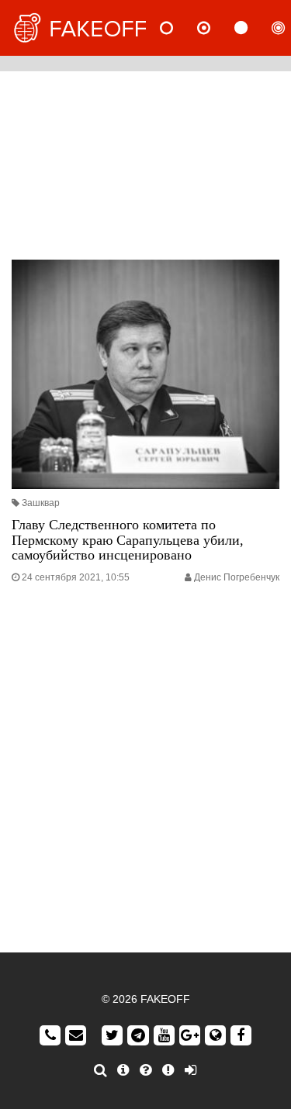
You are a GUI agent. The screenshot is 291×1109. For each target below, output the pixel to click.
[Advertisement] (145, 161)
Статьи (254, 27)
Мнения (216, 27)
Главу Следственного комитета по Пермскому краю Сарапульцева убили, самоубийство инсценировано (128, 540)
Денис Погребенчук (236, 577)
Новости (179, 27)
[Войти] (190, 1070)
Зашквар (41, 503)
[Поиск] (100, 1070)
